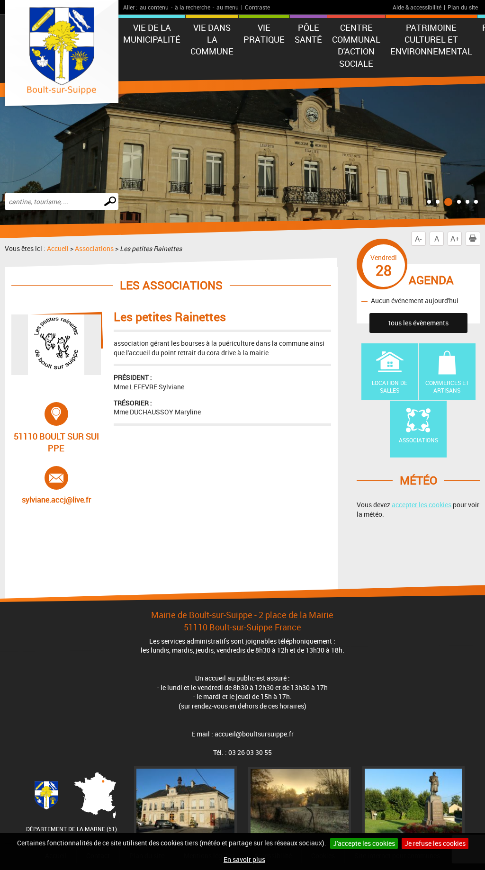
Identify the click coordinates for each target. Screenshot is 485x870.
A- (418, 238)
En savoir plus (244, 859)
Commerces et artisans (447, 387)
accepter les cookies (421, 504)
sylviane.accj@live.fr (57, 485)
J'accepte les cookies (364, 843)
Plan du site (463, 7)
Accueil (58, 248)
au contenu (154, 7)
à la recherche (192, 7)
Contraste (257, 7)
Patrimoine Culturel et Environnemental (431, 39)
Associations (94, 248)
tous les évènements (418, 322)
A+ (454, 238)
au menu (227, 7)
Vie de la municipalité (151, 33)
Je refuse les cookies (435, 843)
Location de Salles (389, 387)
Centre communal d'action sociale (356, 45)
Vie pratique (264, 33)
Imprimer (473, 239)
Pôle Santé (308, 33)
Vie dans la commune (212, 39)
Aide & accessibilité (417, 7)
